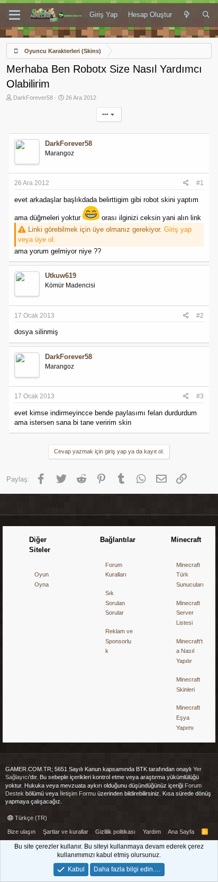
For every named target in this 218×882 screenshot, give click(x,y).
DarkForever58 (33, 97)
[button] (14, 15)
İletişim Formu (78, 793)
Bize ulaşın (21, 831)
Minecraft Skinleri (188, 684)
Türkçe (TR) (30, 818)
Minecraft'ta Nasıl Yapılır (189, 651)
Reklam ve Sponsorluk (119, 641)
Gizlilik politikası (115, 831)
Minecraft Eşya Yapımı (188, 717)
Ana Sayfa (181, 831)
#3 (200, 396)
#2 (200, 315)
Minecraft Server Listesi (188, 613)
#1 (200, 183)
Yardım (152, 831)
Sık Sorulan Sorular (115, 603)
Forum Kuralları (115, 570)
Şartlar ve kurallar (65, 831)
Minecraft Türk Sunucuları (190, 575)
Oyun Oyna (41, 579)
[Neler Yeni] (187, 15)
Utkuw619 (60, 276)
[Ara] (206, 15)
